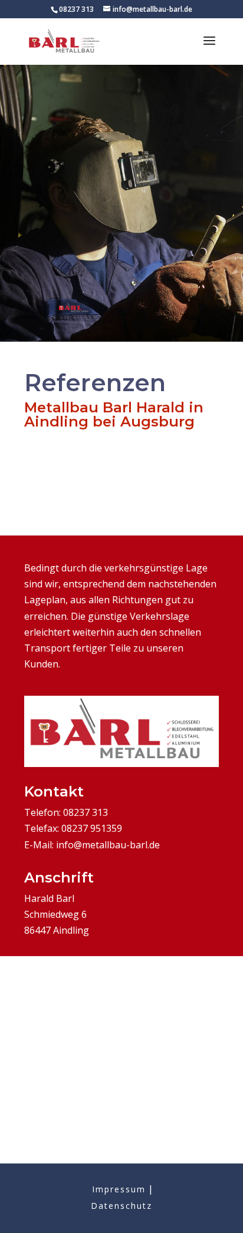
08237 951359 (91, 828)
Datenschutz (121, 1205)
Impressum (119, 1189)
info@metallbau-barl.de (108, 844)
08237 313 (76, 9)
